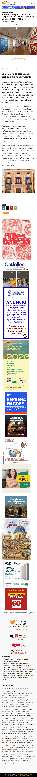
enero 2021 (12, 718)
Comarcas (4, 12)
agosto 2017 (22, 736)
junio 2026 (18, 688)
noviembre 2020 (30, 718)
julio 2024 (29, 698)
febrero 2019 (5, 729)
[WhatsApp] (15, 208)
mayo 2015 (11, 749)
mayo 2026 (25, 688)
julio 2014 (29, 753)
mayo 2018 (11, 733)
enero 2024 (12, 702)
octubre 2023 (5, 704)
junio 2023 (4, 706)
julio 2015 (29, 747)
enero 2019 (12, 729)
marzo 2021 (24, 717)
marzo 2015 (24, 749)
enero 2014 (12, 756)
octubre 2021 (5, 715)
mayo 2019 (11, 727)
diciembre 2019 (20, 724)
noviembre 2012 (29, 762)
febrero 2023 (5, 707)
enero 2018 (12, 735)
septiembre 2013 (14, 758)
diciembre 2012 (20, 762)
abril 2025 (11, 695)
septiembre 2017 (14, 736)
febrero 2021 (5, 718)
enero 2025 (4, 697)
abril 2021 (17, 717)
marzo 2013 (25, 760)
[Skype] (27, 629)
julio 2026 (11, 688)
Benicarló (10, 12)
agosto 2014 (23, 753)
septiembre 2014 (14, 753)
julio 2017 (29, 736)
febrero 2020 (5, 724)
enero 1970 (4, 763)
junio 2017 (4, 738)
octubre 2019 (5, 726)
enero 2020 (12, 724)
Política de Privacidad (27, 774)
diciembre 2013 (20, 756)
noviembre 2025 (15, 691)
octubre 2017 (5, 736)
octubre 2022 (5, 709)
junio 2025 (28, 693)
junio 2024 (4, 700)
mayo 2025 (4, 695)
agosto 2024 (23, 698)
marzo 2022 (25, 711)
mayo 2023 (11, 706)
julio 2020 (29, 720)
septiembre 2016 (14, 742)
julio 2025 (21, 693)
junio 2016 (4, 744)
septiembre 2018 (14, 731)
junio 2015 (4, 749)
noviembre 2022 (30, 707)
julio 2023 (29, 704)
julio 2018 (29, 731)
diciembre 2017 (20, 735)
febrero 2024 (5, 702)
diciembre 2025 (5, 691)
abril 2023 (18, 706)
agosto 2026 (5, 688)
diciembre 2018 (20, 729)
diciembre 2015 (20, 745)
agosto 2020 (23, 720)
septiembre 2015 (14, 747)
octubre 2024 (5, 698)
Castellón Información (10, 69)
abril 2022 (17, 711)
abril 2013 (17, 760)
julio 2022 (29, 709)
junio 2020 (4, 722)
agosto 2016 (22, 742)
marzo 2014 (25, 754)
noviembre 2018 (29, 729)
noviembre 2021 (29, 713)
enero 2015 (12, 751)
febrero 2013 (5, 762)
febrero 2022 (5, 713)
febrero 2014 (5, 756)
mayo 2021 (11, 717)
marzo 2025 (18, 695)
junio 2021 (4, 717)
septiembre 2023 (14, 704)
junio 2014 (4, 754)
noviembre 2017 (29, 735)
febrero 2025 (26, 695)
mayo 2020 (11, 722)
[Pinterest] (11, 208)
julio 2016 (29, 742)
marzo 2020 (25, 722)
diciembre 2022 (20, 707)
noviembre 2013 (30, 756)
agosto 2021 (22, 715)
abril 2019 (17, 727)
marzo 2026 (11, 689)
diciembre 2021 (20, 713)
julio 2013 (29, 758)
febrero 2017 (5, 740)
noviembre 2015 (29, 745)
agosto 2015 (22, 747)
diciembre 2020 (20, 718)
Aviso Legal (19, 774)
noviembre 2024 (22, 697)
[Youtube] (20, 629)
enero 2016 (12, 745)
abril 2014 (17, 754)
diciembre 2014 (20, 751)
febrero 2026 (19, 689)
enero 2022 (12, 713)
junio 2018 (4, 733)
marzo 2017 (24, 738)
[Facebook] (3, 208)
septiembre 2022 (14, 709)
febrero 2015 (5, 751)
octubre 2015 (5, 747)
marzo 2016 (24, 744)
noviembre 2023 (30, 702)
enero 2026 (26, 689)
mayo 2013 (11, 760)
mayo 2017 (11, 738)
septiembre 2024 (14, 698)
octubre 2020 (5, 720)
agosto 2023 (23, 704)
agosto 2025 (14, 693)
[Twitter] (13, 629)
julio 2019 (29, 726)
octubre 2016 (5, 742)
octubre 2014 (5, 753)
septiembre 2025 (6, 693)
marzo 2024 (25, 700)
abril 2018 (17, 733)
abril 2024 (18, 700)
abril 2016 (17, 744)
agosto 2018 (22, 731)
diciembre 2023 (20, 702)
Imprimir (5, 213)
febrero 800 (11, 763)
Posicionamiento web (24, 775)
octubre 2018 (5, 731)
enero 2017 (12, 740)
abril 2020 (18, 722)
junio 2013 (4, 760)
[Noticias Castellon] (8, 3)
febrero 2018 (5, 735)
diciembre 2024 (12, 697)
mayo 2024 (11, 700)
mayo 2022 (11, 711)
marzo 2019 (24, 727)
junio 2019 (4, 727)
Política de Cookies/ (13, 775)
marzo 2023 (25, 706)
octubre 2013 (5, 758)
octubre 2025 (23, 691)
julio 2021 (29, 715)
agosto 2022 (23, 709)
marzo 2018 (24, 733)
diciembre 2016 (20, 740)
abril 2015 (17, 749)
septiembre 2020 (14, 720)
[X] (7, 208)
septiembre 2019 (14, 726)
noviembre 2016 (29, 740)
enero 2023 (12, 707)
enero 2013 (12, 762)
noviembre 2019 (30, 724)
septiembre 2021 (14, 715)
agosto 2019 (22, 726)
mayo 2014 (11, 754)
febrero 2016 (5, 745)
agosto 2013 (23, 758)
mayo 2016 (11, 744)
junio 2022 (4, 711)
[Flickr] (23, 629)
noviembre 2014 (29, 751)
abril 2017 (17, 738)
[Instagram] (16, 629)
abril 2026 (4, 689)
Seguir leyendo (18, 58)
